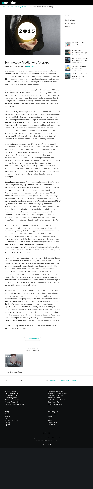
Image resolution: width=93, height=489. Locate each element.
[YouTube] (50, 444)
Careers (7, 416)
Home (4, 7)
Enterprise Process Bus (55, 391)
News (10, 7)
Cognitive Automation (55, 395)
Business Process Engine (13, 402)
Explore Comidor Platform (56, 400)
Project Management (12, 400)
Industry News (20, 7)
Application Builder (54, 398)
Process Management (12, 395)
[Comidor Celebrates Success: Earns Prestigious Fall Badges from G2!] (67, 68)
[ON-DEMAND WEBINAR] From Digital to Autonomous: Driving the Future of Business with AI (80, 52)
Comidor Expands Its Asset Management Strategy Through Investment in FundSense (79, 44)
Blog (49, 418)
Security (7, 422)
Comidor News (70, 20)
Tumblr (74, 380)
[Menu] (90, 2)
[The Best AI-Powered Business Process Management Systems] (67, 76)
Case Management (11, 398)
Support (7, 425)
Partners (7, 414)
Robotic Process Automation (57, 393)
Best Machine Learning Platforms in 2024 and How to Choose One (80, 59)
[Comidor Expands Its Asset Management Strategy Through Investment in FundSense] (67, 44)
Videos (50, 416)
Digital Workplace (10, 391)
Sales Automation (54, 402)
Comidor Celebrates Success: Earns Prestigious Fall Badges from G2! (80, 67)
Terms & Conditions (11, 420)
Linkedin (62, 380)
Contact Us (51, 425)
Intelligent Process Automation (15, 404)
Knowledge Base (53, 412)
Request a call (52, 422)
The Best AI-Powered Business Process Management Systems (80, 75)
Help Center (52, 414)
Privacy (7, 418)
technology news (32, 338)
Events (67, 26)
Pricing (7, 412)
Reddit (68, 380)
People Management (12, 393)
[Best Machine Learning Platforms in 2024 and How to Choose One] (67, 60)
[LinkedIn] (48, 444)
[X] (43, 444)
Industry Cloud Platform (56, 404)
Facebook (53, 380)
